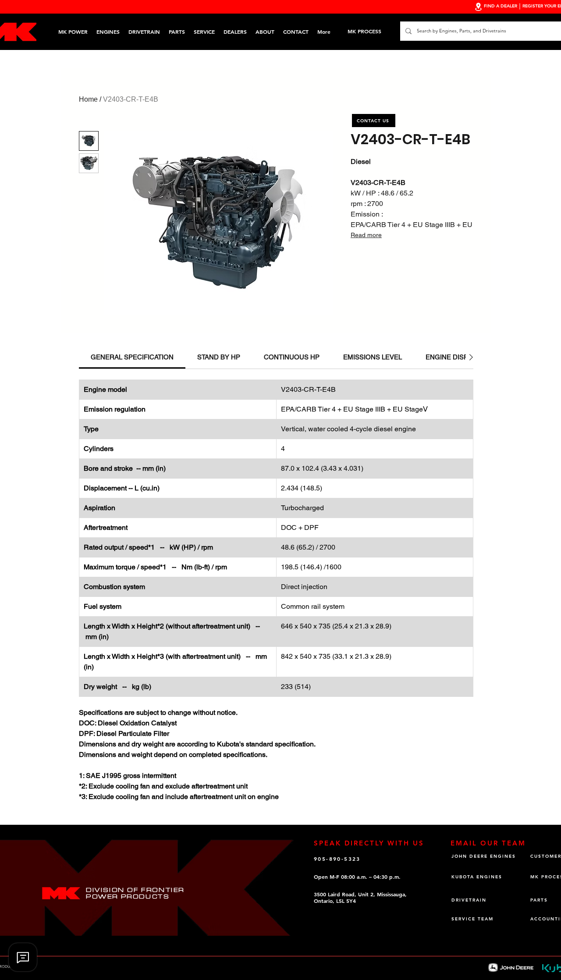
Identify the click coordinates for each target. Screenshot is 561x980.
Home (88, 99)
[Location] (478, 7)
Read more (366, 234)
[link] (132, 357)
